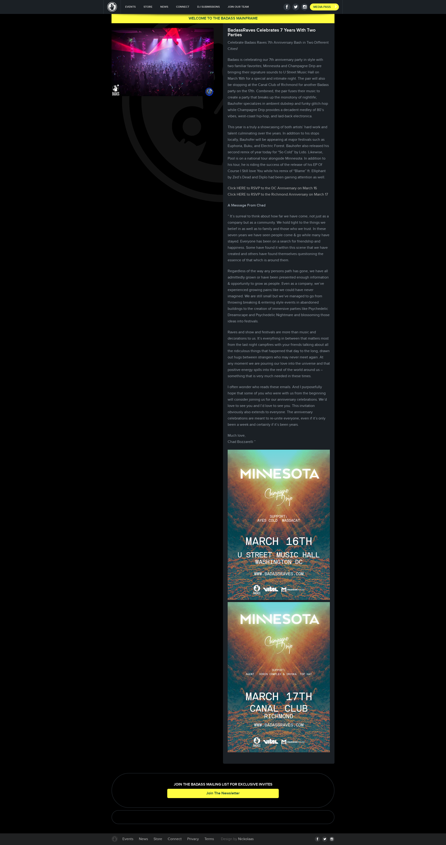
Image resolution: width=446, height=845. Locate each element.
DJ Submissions (208, 7)
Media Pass (322, 7)
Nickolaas (246, 839)
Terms (209, 839)
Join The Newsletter (223, 793)
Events (130, 7)
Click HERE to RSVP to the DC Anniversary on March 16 (272, 188)
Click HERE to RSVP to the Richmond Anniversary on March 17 (278, 194)
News (164, 7)
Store (148, 7)
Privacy (193, 839)
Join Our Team (238, 7)
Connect (182, 7)
